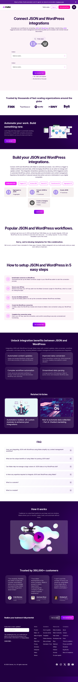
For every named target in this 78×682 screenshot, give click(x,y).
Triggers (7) (23, 183)
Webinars (55, 644)
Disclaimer (65, 647)
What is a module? (12, 490)
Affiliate (55, 647)
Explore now (60, 2)
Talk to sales (46, 7)
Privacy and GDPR (67, 644)
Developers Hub (57, 638)
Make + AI (36, 632)
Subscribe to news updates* (12, 626)
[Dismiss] (76, 2)
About (64, 630)
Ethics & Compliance (68, 652)
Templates (45, 635)
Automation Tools (47, 644)
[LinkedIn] (69, 664)
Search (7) (44, 183)
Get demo (36, 647)
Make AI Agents (38, 635)
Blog (54, 641)
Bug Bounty (66, 649)
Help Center (56, 635)
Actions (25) (33, 183)
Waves (35, 655)
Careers (65, 632)
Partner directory (47, 638)
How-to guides (47, 630)
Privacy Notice (25, 637)
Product (36, 630)
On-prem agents (57, 655)
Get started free (64, 7)
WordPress (45, 28)
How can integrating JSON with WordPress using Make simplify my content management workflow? (34, 450)
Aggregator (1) (68, 183)
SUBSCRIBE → (8, 641)
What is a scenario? (12, 482)
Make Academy (57, 630)
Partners (55, 649)
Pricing (35, 644)
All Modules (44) (10, 183)
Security (55, 652)
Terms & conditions (67, 641)
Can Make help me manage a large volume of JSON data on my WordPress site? (32, 466)
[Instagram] (61, 664)
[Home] (7, 7)
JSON (37, 28)
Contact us (65, 635)
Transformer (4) (55, 183)
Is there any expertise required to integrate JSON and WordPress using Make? (31, 474)
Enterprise (36, 649)
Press (64, 638)
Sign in (54, 7)
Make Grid (36, 641)
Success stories (47, 632)
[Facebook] (57, 664)
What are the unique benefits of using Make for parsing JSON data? (28, 458)
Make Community (57, 632)
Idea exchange (47, 641)
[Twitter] (65, 664)
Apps (35, 638)
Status (35, 652)
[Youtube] (73, 664)
